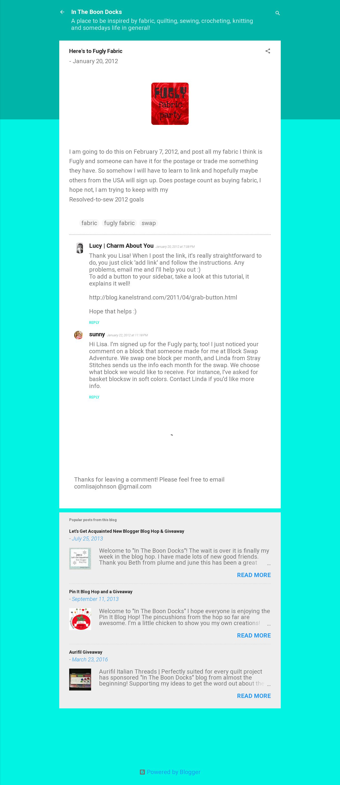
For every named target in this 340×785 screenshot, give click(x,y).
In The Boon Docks (96, 11)
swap (149, 223)
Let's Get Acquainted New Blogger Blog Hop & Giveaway (126, 531)
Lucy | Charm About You (121, 245)
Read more (254, 575)
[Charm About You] (170, 122)
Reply (94, 323)
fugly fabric (119, 223)
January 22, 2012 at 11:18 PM (127, 335)
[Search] (278, 13)
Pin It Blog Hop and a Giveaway (100, 591)
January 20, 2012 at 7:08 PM (175, 246)
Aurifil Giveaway (85, 652)
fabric (89, 223)
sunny (97, 334)
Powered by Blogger (173, 772)
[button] (268, 51)
